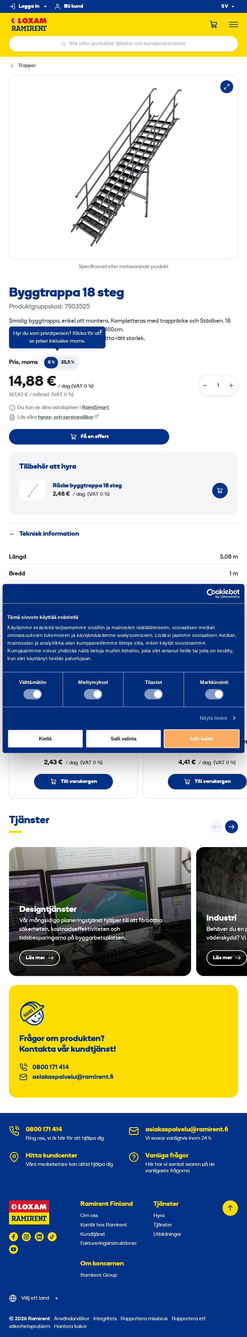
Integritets (105, 1319)
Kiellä (45, 738)
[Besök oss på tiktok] (52, 1236)
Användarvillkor (72, 1319)
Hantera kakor (70, 1326)
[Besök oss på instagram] (26, 1236)
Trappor (27, 65)
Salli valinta (123, 738)
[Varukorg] (214, 24)
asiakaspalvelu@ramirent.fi (73, 1077)
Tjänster (165, 1204)
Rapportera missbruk (144, 1319)
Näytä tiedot (213, 718)
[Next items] (231, 826)
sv (224, 6)
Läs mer (100, 911)
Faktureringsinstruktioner (108, 1243)
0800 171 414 (50, 1067)
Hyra (158, 1215)
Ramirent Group (98, 1275)
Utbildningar (167, 1234)
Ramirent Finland (106, 1204)
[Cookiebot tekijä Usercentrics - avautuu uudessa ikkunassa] (211, 594)
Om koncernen (102, 1264)
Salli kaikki (202, 738)
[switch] (93, 694)
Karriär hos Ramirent (103, 1225)
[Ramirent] (29, 24)
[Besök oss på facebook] (13, 1236)
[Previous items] (216, 826)
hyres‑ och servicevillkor (66, 417)
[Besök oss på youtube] (13, 1249)
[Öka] (231, 385)
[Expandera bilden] (226, 86)
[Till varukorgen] (220, 490)
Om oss (89, 1215)
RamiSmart (95, 407)
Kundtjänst (92, 1234)
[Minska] (204, 385)
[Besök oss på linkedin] (39, 1236)
